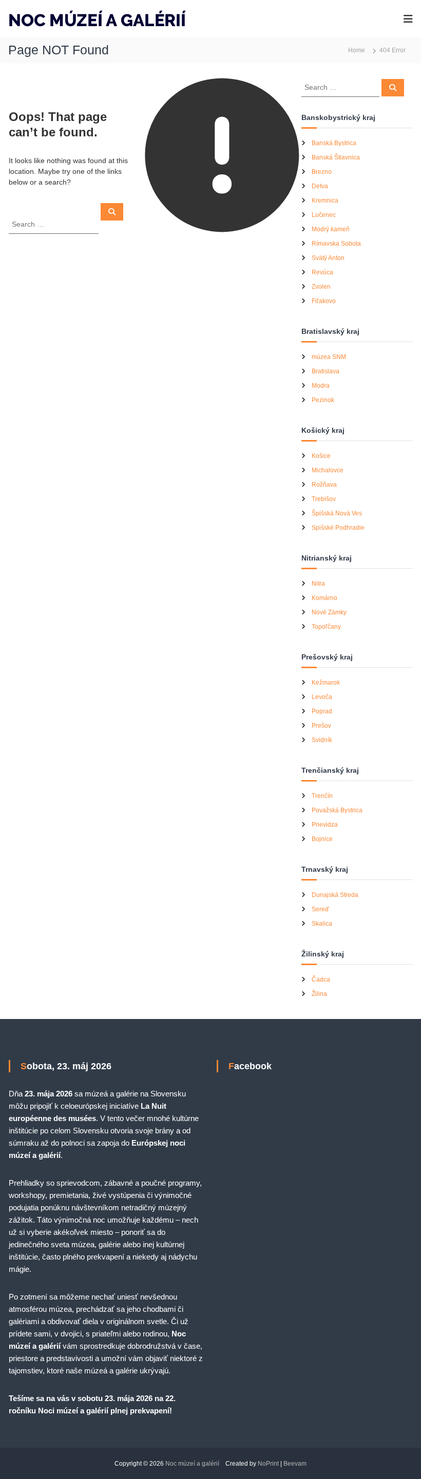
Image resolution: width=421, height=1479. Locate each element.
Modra (321, 385)
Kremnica (325, 200)
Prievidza (325, 824)
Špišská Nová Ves (337, 513)
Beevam (295, 1463)
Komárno (324, 598)
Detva (320, 186)
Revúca (322, 272)
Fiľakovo (324, 301)
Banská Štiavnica (336, 157)
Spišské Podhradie (338, 527)
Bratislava (325, 371)
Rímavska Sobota (336, 243)
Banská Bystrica (334, 143)
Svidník (322, 740)
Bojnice (322, 839)
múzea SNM (329, 357)
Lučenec (324, 214)
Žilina (319, 993)
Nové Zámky (329, 612)
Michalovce (327, 470)
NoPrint (268, 1463)
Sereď (320, 909)
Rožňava (324, 484)
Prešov (321, 725)
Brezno (322, 171)
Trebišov (324, 499)
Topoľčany (326, 626)
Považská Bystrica (337, 810)
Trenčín (322, 796)
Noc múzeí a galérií (192, 1463)
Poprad (322, 711)
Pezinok (323, 400)
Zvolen (321, 286)
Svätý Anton (328, 258)
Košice (321, 455)
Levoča (322, 697)
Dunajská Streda (335, 894)
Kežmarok (326, 682)
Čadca (321, 979)
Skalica (322, 923)
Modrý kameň (331, 229)
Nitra (318, 583)
